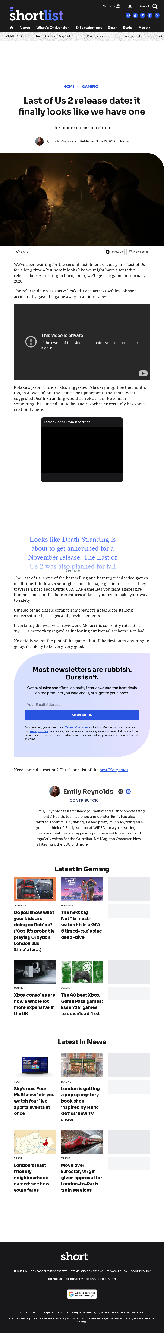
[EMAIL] (129, 791)
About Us (20, 1271)
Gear (112, 27)
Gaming (90, 86)
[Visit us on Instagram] (128, 15)
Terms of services (77, 727)
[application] (82, 450)
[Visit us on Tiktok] (135, 15)
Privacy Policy (117, 1271)
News (25, 27)
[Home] (11, 28)
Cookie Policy (141, 1271)
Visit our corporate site (129, 1312)
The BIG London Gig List (52, 36)
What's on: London (53, 27)
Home (68, 86)
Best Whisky (133, 36)
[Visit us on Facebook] (149, 15)
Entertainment (89, 27)
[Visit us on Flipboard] (142, 15)
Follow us (117, 251)
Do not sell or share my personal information (82, 1278)
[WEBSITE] (122, 791)
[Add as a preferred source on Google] (82, 1294)
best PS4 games (114, 769)
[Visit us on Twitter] (157, 15)
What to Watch (97, 36)
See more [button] (73, 570)
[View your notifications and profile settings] (130, 6)
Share (24, 251)
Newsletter (140, 251)
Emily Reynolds (63, 141)
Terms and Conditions (87, 1271)
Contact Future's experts (49, 1271)
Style (127, 27)
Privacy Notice (39, 731)
